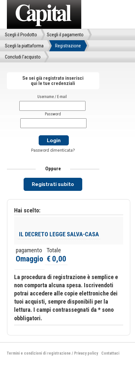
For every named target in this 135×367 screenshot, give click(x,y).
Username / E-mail (52, 96)
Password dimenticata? (53, 150)
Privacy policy (86, 353)
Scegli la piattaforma (24, 45)
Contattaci (110, 353)
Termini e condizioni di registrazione (39, 353)
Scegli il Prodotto (21, 34)
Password (53, 114)
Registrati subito (53, 184)
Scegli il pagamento (65, 34)
